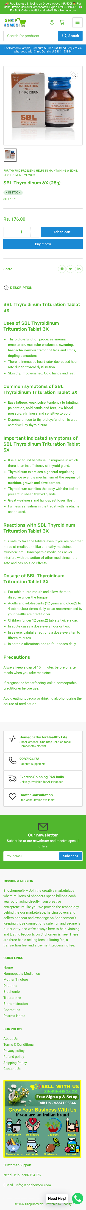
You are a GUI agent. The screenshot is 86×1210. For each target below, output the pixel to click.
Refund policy (13, 1057)
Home (8, 967)
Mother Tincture (15, 979)
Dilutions (10, 986)
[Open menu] (77, 22)
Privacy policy (14, 1051)
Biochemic (11, 992)
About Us (10, 1039)
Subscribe (70, 856)
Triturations (12, 998)
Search (73, 36)
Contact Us (12, 1069)
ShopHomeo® (34, 1204)
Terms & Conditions (18, 1045)
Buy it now (43, 244)
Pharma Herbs (14, 1016)
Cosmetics (11, 1010)
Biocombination (15, 1004)
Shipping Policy (15, 1063)
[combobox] (43, 36)
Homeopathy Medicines (21, 974)
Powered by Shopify (59, 1204)
